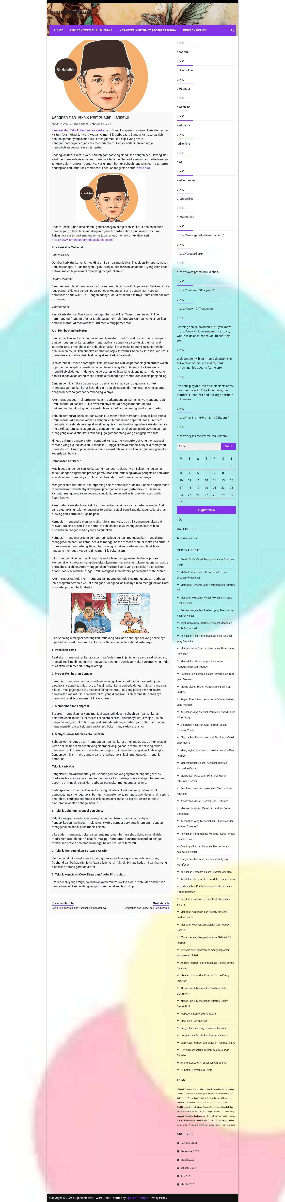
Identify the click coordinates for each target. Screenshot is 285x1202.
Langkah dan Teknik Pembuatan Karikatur (90, 117)
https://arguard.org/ (190, 253)
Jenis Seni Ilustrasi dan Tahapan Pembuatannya (207, 1042)
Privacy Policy (195, 30)
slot (179, 162)
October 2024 (188, 1143)
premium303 (185, 198)
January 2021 (188, 1167)
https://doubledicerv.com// (216, 386)
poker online (185, 70)
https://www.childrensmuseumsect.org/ (203, 331)
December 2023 (189, 1151)
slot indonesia (186, 180)
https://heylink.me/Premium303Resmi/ (203, 417)
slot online (183, 107)
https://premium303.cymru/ (195, 290)
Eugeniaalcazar (71, 11)
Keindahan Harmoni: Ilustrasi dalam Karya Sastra (208, 879)
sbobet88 (183, 52)
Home (58, 30)
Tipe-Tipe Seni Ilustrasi (193, 1020)
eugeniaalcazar (189, 538)
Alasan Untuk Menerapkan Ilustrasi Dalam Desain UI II (208, 1094)
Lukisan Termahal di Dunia (91, 30)
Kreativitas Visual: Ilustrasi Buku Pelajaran (204, 801)
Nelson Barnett (80, 123)
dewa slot (143, 168)
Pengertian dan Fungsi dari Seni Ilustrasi (203, 1028)
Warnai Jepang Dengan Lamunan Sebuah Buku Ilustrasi (199, 1120)
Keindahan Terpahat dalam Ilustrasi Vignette (206, 872)
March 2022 (187, 1159)
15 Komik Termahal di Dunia (196, 1070)
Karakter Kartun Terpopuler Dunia (148, 30)
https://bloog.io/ (215, 358)
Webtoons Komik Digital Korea (198, 1013)
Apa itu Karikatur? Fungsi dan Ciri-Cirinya (203, 1062)
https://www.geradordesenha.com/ (200, 235)
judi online (183, 143)
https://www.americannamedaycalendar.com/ (82, 239)
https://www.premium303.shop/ (198, 272)
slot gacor (183, 88)
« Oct (180, 519)
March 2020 (187, 1184)
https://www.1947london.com (196, 308)
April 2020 (186, 1176)
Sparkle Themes (137, 1198)
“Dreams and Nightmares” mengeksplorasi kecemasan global (212, 1125)
